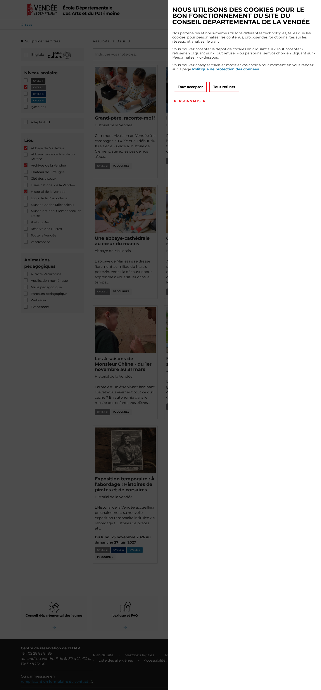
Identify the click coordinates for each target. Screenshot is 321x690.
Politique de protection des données (225, 69)
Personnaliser (189, 101)
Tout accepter (190, 87)
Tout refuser (224, 87)
